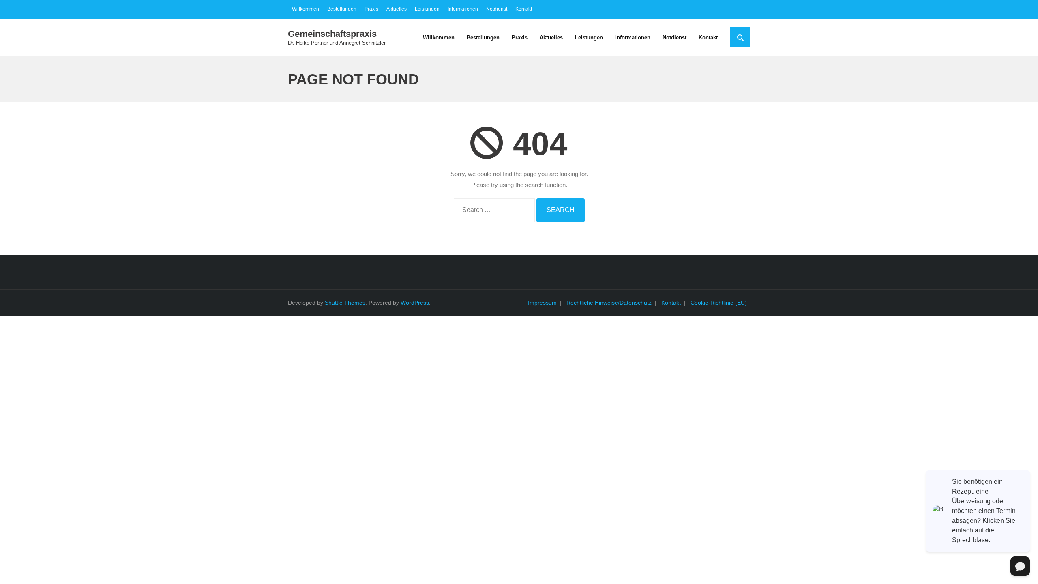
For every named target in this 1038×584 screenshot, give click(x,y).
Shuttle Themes (345, 302)
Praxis (371, 9)
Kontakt (523, 9)
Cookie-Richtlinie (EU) (719, 302)
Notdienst (496, 9)
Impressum (542, 302)
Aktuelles (396, 9)
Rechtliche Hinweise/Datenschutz (609, 302)
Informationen (463, 9)
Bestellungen (341, 9)
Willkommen (305, 9)
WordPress (415, 302)
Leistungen (427, 9)
